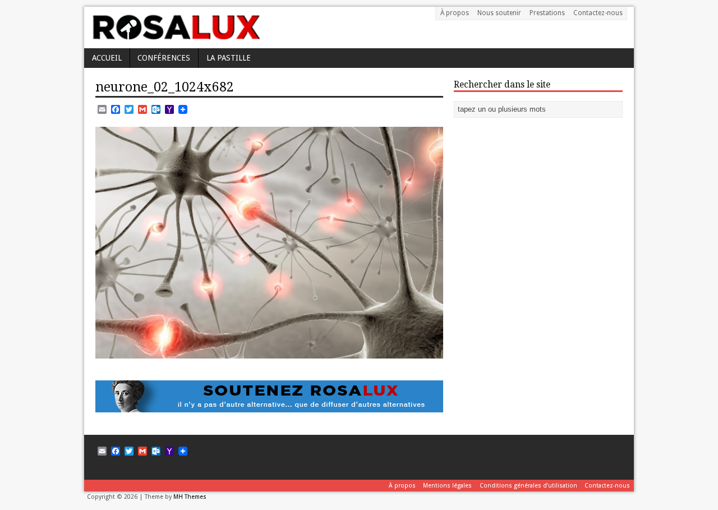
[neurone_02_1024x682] (269, 352)
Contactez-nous (598, 13)
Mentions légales (447, 485)
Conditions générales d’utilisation (528, 485)
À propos (454, 13)
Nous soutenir (499, 13)
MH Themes (189, 496)
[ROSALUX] (175, 36)
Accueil (107, 57)
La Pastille (228, 57)
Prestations (547, 13)
